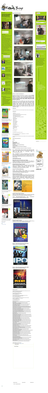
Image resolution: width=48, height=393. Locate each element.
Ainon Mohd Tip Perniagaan (5, 100)
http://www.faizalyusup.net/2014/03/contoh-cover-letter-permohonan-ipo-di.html (22, 310)
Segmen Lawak (38, 126)
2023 (37, 71)
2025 (37, 69)
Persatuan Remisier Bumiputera (6, 97)
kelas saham (41, 114)
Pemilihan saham (44, 118)
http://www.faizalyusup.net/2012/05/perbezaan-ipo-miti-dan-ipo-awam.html (21, 308)
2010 (37, 103)
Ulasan (3, 32)
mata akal (42, 116)
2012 (37, 101)
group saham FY (43, 112)
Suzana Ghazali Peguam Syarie (6, 102)
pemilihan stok (38, 119)
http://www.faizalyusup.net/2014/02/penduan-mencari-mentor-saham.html (21, 317)
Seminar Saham (42, 133)
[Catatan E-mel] (22, 343)
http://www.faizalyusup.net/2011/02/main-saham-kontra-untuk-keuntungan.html (21, 326)
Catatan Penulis (42, 109)
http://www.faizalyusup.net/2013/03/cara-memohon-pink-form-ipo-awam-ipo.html (22, 307)
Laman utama (23, 382)
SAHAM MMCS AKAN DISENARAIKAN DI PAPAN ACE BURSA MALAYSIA (8, 75)
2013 (37, 100)
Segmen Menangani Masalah (41, 127)
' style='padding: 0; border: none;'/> (17, 342)
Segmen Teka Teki (43, 132)
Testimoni (37, 135)
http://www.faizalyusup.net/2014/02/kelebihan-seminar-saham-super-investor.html (22, 337)
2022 (37, 72)
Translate (42, 42)
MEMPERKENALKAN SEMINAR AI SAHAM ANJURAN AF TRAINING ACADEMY (8, 89)
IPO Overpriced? (44, 113)
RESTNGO (39, 121)
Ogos (38, 91)
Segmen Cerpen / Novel (39, 122)
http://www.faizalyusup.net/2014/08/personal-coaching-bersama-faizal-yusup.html (22, 335)
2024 (37, 70)
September (38, 90)
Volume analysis (43, 136)
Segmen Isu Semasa (39, 124)
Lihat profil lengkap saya (40, 66)
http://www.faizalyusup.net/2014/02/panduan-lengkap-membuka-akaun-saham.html (22, 316)
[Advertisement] (23, 374)
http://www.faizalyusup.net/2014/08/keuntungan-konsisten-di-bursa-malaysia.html (22, 327)
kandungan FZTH (38, 114)
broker (43, 108)
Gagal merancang (40, 111)
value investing (39, 136)
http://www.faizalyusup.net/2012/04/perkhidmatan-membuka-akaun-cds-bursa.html (22, 315)
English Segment (39, 110)
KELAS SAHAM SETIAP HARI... (17, 13)
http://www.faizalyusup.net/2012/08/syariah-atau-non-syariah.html (20, 324)
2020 (37, 74)
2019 (37, 75)
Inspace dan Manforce (38, 113)
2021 (37, 73)
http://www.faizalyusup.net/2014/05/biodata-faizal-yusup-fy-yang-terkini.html (21, 301)
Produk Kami (40, 120)
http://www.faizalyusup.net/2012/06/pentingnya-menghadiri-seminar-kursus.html (22, 333)
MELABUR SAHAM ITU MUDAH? (41, 89)
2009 (37, 104)
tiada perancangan (42, 135)
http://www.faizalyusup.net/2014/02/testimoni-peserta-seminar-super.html (21, 338)
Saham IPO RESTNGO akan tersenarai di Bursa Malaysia (8, 82)
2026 (37, 68)
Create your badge (4, 224)
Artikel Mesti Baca (40, 107)
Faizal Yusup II (3, 222)
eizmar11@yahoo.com (16, 134)
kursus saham (41, 115)
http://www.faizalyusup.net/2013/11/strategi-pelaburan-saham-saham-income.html (22, 325)
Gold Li (43, 111)
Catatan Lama (32, 382)
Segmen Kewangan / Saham (41, 126)
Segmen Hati (41, 123)
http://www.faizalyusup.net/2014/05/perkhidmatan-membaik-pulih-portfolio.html (21, 332)
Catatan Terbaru (15, 382)
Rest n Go (37, 121)
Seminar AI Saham (38, 133)
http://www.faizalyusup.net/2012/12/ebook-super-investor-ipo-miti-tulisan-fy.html (22, 309)
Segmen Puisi (37, 132)
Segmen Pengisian (39, 131)
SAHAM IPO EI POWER (43, 121)
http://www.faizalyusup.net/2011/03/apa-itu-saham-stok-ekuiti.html (20, 302)
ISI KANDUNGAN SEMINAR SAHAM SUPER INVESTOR (41, 88)
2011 (37, 102)
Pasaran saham (40, 118)
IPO (41, 113)
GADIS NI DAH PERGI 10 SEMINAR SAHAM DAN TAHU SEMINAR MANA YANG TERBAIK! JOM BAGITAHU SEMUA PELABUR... (6, 15)
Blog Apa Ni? (39, 108)
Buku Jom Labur (37, 109)
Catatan (4, 31)
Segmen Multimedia (41, 130)
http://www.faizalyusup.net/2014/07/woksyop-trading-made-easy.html (20, 334)
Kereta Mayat (4, 98)
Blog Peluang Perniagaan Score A (6, 99)
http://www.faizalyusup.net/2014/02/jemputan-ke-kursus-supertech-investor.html (22, 339)
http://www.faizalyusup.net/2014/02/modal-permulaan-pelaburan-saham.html (21, 318)
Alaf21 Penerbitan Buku (5, 101)
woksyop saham (37, 137)
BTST (44, 108)
